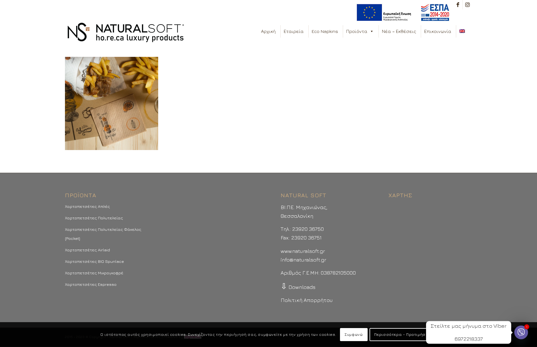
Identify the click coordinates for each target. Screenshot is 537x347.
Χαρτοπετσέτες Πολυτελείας (94, 217)
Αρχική (268, 31)
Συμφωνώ (354, 334)
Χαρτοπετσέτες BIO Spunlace (94, 261)
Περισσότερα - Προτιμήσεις (403, 334)
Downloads (298, 287)
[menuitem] (401, 12)
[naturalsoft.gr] (125, 33)
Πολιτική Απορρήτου (307, 300)
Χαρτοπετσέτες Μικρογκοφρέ (94, 272)
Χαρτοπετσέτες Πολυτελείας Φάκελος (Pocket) (103, 233)
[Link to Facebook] (457, 4)
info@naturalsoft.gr (303, 260)
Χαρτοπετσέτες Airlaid (87, 249)
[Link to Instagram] (467, 4)
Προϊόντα (356, 31)
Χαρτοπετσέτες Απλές (87, 206)
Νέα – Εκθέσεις (399, 31)
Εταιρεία (294, 31)
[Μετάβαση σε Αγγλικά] (463, 31)
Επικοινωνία (437, 31)
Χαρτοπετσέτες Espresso (91, 284)
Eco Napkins (325, 31)
